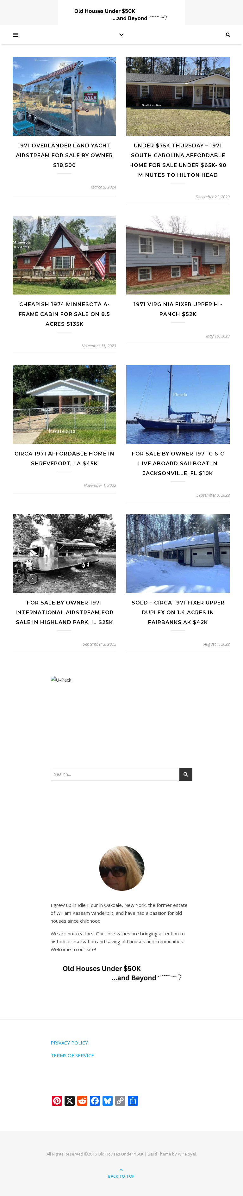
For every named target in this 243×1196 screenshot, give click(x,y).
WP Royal (187, 1154)
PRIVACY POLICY (69, 1042)
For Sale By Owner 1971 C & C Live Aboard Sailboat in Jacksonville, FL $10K (178, 463)
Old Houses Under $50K (121, 1154)
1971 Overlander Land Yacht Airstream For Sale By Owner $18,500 (64, 155)
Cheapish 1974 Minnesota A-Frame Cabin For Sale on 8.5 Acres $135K (64, 314)
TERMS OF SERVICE (72, 1055)
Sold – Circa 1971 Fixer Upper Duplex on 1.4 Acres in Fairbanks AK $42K (178, 612)
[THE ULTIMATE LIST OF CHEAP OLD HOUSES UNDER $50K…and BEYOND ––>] (121, 14)
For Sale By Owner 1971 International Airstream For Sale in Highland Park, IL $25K (65, 612)
